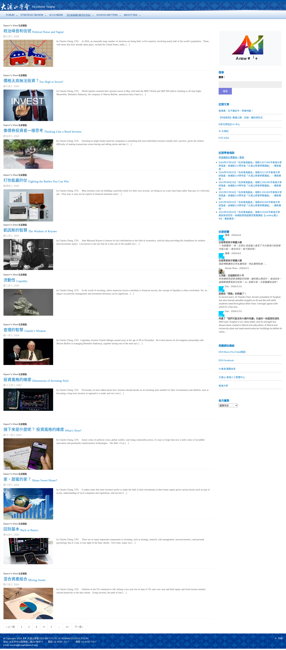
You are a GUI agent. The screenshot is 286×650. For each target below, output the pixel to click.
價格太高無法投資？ (33, 81)
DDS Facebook (226, 360)
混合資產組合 (24, 579)
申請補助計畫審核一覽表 (231, 157)
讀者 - (233, 235)
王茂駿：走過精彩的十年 (231, 275)
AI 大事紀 (224, 131)
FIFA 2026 (224, 137)
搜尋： (222, 77)
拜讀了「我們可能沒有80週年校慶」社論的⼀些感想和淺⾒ (249, 318)
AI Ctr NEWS (56, 14)
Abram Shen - (237, 268)
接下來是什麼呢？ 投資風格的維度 (42, 429)
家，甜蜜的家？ (30, 479)
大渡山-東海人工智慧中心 (232, 377)
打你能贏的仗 (36, 180)
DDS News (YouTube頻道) (232, 351)
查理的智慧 (24, 330)
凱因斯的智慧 (30, 230)
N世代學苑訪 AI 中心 (229, 124)
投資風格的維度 (36, 380)
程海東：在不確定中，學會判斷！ (236, 110)
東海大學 (223, 385)
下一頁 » (79, 626)
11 (67, 626)
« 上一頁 (10, 626)
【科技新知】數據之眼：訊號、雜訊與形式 (241, 117)
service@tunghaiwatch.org (24, 645)
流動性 (15, 280)
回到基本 (20, 529)
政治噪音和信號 (33, 31)
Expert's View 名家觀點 (15, 25)
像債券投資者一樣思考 (42, 130)
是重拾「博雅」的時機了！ (232, 293)
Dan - (233, 286)
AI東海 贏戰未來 (227, 368)
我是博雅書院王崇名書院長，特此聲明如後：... (242, 263)
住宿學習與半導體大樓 (230, 242)
